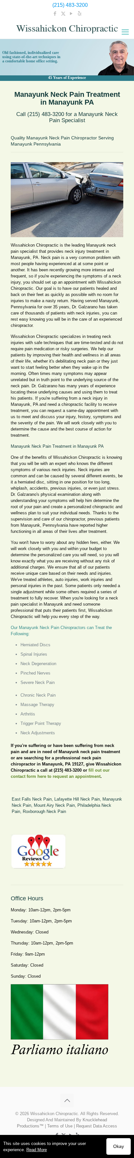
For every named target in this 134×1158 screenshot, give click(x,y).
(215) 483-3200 (70, 5)
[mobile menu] (125, 32)
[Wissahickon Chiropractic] (67, 28)
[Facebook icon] (55, 13)
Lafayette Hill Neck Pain (77, 799)
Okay (118, 1146)
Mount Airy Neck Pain (54, 805)
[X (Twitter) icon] (63, 13)
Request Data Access (96, 1126)
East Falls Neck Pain (32, 799)
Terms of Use (60, 1126)
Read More (36, 1149)
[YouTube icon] (71, 13)
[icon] (79, 13)
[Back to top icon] (67, 1100)
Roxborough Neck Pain (44, 811)
